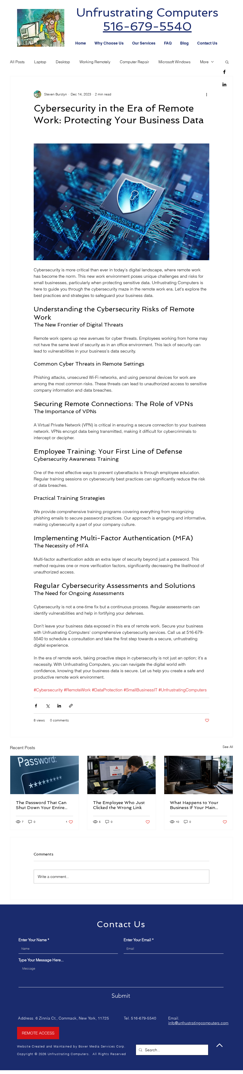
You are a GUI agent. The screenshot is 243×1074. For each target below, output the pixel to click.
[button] (227, 62)
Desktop (63, 61)
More (204, 61)
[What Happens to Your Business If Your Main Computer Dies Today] (198, 775)
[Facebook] (224, 72)
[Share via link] (71, 705)
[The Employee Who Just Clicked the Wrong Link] (121, 775)
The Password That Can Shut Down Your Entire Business (41, 805)
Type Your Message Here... (41, 960)
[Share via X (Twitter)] (47, 705)
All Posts (17, 61)
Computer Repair (134, 61)
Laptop (40, 61)
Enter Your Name (33, 940)
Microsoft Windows (175, 61)
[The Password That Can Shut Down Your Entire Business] (44, 775)
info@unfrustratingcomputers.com (198, 1022)
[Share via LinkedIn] (59, 705)
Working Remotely (94, 61)
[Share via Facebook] (36, 705)
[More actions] (206, 94)
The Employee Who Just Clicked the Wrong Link (119, 805)
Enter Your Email (137, 940)
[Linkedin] (224, 84)
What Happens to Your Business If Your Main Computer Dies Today (194, 805)
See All (228, 747)
